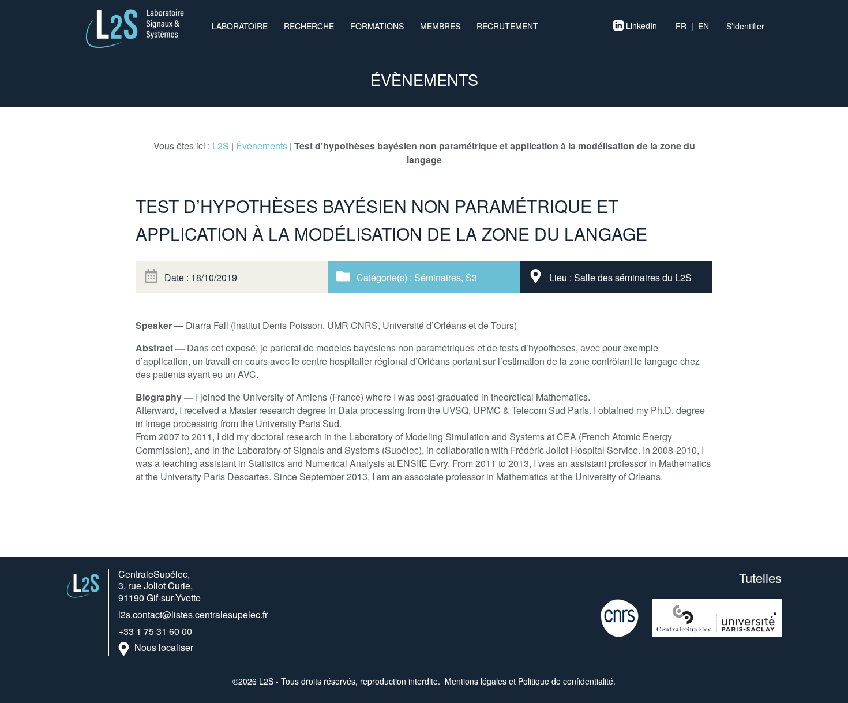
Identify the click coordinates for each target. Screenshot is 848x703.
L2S (220, 145)
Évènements (261, 145)
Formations (377, 26)
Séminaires (437, 277)
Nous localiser (163, 648)
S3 (471, 277)
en (703, 26)
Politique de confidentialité (565, 681)
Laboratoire (240, 26)
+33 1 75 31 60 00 (155, 631)
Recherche (309, 26)
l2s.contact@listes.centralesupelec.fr (193, 614)
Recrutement (507, 26)
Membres (440, 26)
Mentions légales (475, 681)
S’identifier (745, 26)
